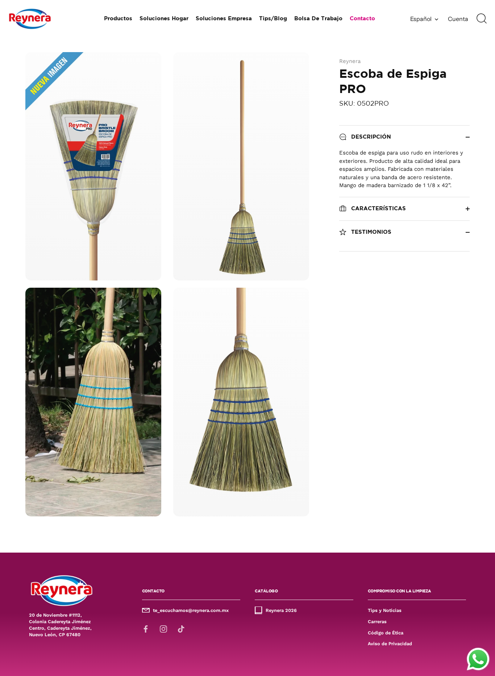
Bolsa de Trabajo (318, 18)
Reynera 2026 (281, 610)
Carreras (377, 621)
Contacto (362, 18)
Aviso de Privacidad (390, 643)
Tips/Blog (273, 18)
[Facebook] (145, 628)
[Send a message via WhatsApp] (478, 659)
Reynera (350, 61)
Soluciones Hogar (164, 18)
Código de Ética (385, 632)
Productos (118, 18)
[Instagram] (163, 628)
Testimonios (370, 232)
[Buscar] (482, 19)
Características (377, 208)
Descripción (370, 137)
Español (421, 18)
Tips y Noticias (385, 610)
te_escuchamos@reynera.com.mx (191, 610)
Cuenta (458, 18)
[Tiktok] (181, 628)
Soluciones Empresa (224, 18)
